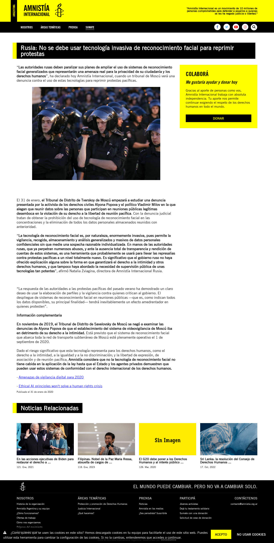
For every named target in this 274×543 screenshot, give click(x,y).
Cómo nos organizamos (29, 522)
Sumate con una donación (194, 513)
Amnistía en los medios (151, 508)
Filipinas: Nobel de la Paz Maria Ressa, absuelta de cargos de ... (105, 460)
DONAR (218, 118)
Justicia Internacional (89, 508)
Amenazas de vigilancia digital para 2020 (51, 377)
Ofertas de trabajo (26, 517)
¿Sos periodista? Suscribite (153, 513)
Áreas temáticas (51, 27)
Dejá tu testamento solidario (194, 508)
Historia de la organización (31, 503)
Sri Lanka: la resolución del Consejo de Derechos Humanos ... (227, 460)
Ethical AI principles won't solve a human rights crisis (60, 386)
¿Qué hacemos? (86, 513)
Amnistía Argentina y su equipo (33, 508)
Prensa (73, 27)
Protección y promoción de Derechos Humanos (102, 503)
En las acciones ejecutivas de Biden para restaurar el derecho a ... (45, 460)
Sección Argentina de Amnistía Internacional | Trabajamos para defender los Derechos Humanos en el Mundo (39, 11)
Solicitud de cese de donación (196, 517)
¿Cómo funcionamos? (28, 513)
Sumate (90, 27)
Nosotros (27, 27)
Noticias (143, 503)
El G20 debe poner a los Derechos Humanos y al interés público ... (163, 460)
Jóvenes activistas (189, 503)
